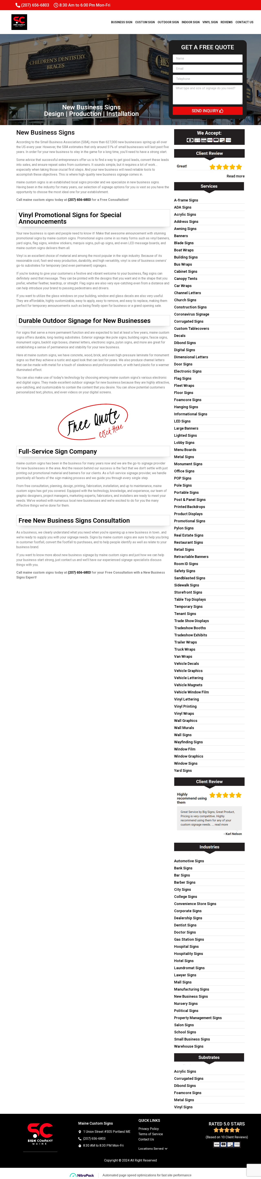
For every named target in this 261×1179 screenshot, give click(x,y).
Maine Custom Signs (95, 1123)
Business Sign (121, 22)
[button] (153, 1148)
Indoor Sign (191, 22)
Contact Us (244, 22)
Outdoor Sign (168, 22)
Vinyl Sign (210, 22)
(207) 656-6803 (79, 200)
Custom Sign (145, 22)
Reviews (227, 22)
